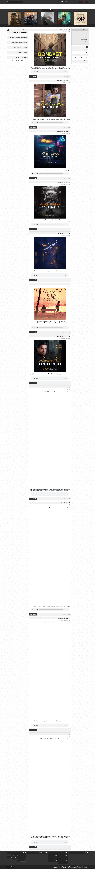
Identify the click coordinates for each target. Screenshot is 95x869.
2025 (56, 855)
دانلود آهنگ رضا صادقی (18, 857)
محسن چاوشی (13, 855)
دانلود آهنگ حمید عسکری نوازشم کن (20, 40)
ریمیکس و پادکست (84, 39)
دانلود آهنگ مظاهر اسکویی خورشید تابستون (19, 42)
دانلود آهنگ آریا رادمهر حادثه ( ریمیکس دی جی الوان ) (58, 734)
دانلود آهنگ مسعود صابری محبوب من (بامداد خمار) (18, 37)
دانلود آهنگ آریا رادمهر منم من (62, 336)
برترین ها (85, 35)
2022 (66, 860)
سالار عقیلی (17, 859)
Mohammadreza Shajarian (22, 861)
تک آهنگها (66, 2)
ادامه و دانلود (32, 76)
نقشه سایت (46, 2)
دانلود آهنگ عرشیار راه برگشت (22, 50)
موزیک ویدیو (85, 43)
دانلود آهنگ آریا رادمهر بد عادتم (62, 131)
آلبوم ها (60, 2)
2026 (66, 855)
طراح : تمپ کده (9, 866)
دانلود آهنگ (24, 855)
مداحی (86, 41)
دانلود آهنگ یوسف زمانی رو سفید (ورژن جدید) (19, 34)
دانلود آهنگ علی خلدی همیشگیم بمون (20, 47)
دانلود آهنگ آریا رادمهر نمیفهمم (62, 387)
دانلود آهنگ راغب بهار (84, 49)
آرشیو (86, 32)
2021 (56, 860)
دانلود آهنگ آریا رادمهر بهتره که (62, 80)
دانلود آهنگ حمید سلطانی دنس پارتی (20, 55)
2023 (56, 858)
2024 (66, 858)
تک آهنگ (61, 31)
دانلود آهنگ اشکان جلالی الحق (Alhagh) (20, 32)
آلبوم (86, 34)
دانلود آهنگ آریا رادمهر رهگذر (63, 618)
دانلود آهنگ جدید (18, 855)
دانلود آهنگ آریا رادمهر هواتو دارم (62, 284)
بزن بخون (73, 866)
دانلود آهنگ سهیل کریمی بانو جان (82, 54)
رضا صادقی (24, 857)
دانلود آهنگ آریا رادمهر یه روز (63, 502)
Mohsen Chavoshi (23, 859)
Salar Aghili (13, 859)
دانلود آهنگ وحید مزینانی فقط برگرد (21, 45)
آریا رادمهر (63, 76)
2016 (66, 863)
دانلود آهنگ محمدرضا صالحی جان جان (20, 52)
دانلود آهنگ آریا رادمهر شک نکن (62, 182)
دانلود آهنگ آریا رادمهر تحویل (63, 233)
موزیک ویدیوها (53, 2)
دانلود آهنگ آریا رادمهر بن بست (62, 29)
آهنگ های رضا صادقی (11, 857)
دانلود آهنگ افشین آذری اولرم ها (21, 57)
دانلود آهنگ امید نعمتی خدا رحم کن (81, 52)
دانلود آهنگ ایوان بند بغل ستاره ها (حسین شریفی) (18, 60)
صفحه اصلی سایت (74, 2)
